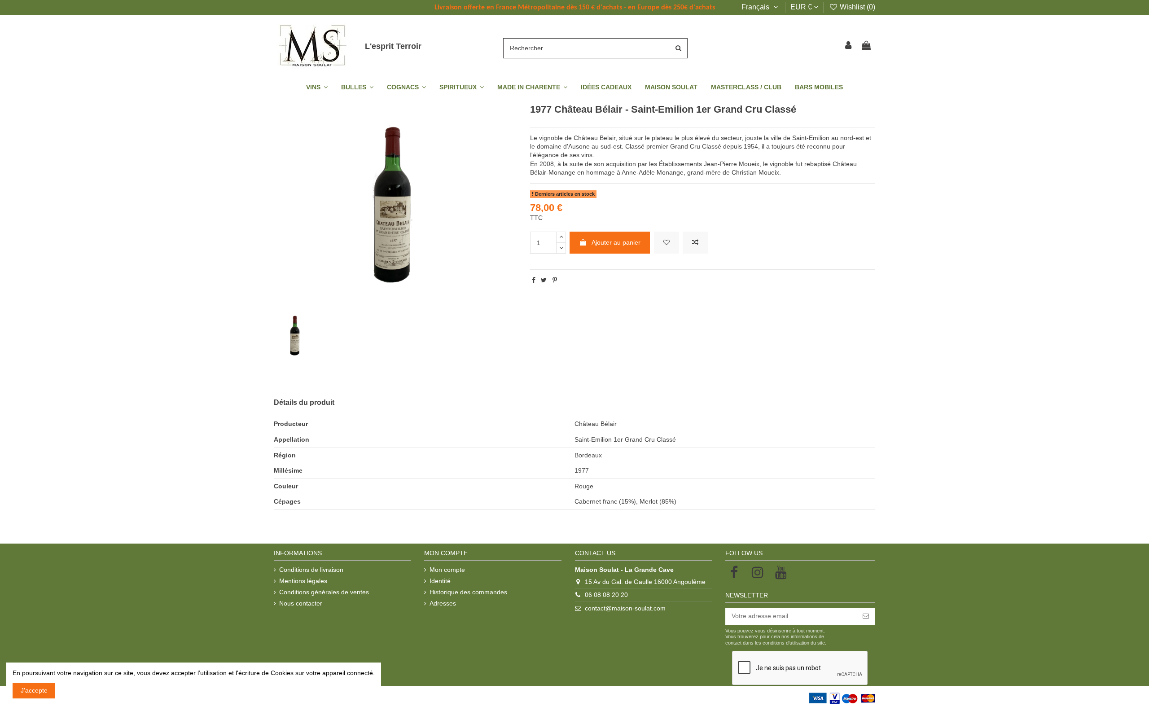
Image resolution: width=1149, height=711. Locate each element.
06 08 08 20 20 (606, 594)
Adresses (443, 603)
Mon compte (447, 569)
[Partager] (533, 280)
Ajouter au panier (616, 242)
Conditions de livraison (311, 569)
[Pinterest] (555, 280)
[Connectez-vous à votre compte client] (849, 46)
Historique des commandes (468, 592)
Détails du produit (304, 402)
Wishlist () (856, 7)
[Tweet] (544, 280)
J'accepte (34, 690)
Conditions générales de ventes (324, 592)
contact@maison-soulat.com (625, 608)
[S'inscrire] (865, 616)
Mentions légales (303, 580)
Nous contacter (300, 603)
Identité (440, 580)
